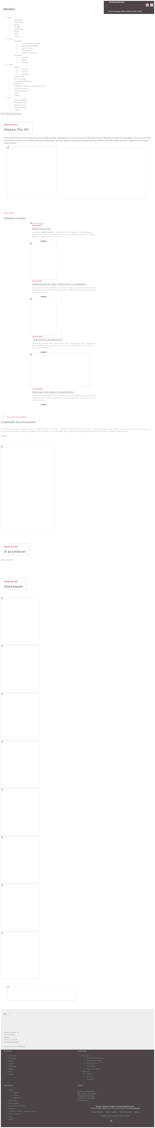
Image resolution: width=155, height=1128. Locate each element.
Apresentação (18, 20)
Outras (16, 93)
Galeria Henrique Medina (29, 46)
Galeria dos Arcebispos (93, 1069)
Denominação (18, 29)
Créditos (136, 1112)
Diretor (16, 34)
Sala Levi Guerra (27, 48)
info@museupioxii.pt (11, 1042)
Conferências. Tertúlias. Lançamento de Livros (29, 86)
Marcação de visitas (20, 102)
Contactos (17, 110)
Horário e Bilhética (20, 100)
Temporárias (85, 1071)
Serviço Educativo (20, 79)
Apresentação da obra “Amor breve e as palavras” (59, 284)
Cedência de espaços (21, 88)
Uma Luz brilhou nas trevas (30, 43)
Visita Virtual (18, 22)
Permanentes (85, 1055)
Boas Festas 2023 (41, 228)
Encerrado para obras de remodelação (53, 392)
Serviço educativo (13, 1103)
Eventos (16, 67)
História (16, 24)
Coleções (17, 36)
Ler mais (43, 241)
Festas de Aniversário (21, 91)
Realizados (25, 74)
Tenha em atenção (20, 107)
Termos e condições (111, 1112)
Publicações (18, 83)
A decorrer (24, 58)
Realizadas (25, 62)
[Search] (21, 114)
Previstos (24, 72)
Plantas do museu (20, 105)
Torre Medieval (26, 50)
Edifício (16, 32)
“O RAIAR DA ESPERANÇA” (47, 339)
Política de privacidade (125, 1112)
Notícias (17, 95)
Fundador (17, 27)
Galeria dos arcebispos (28, 53)
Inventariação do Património (23, 81)
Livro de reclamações (97, 1112)
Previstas (24, 60)
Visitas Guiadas (19, 76)
